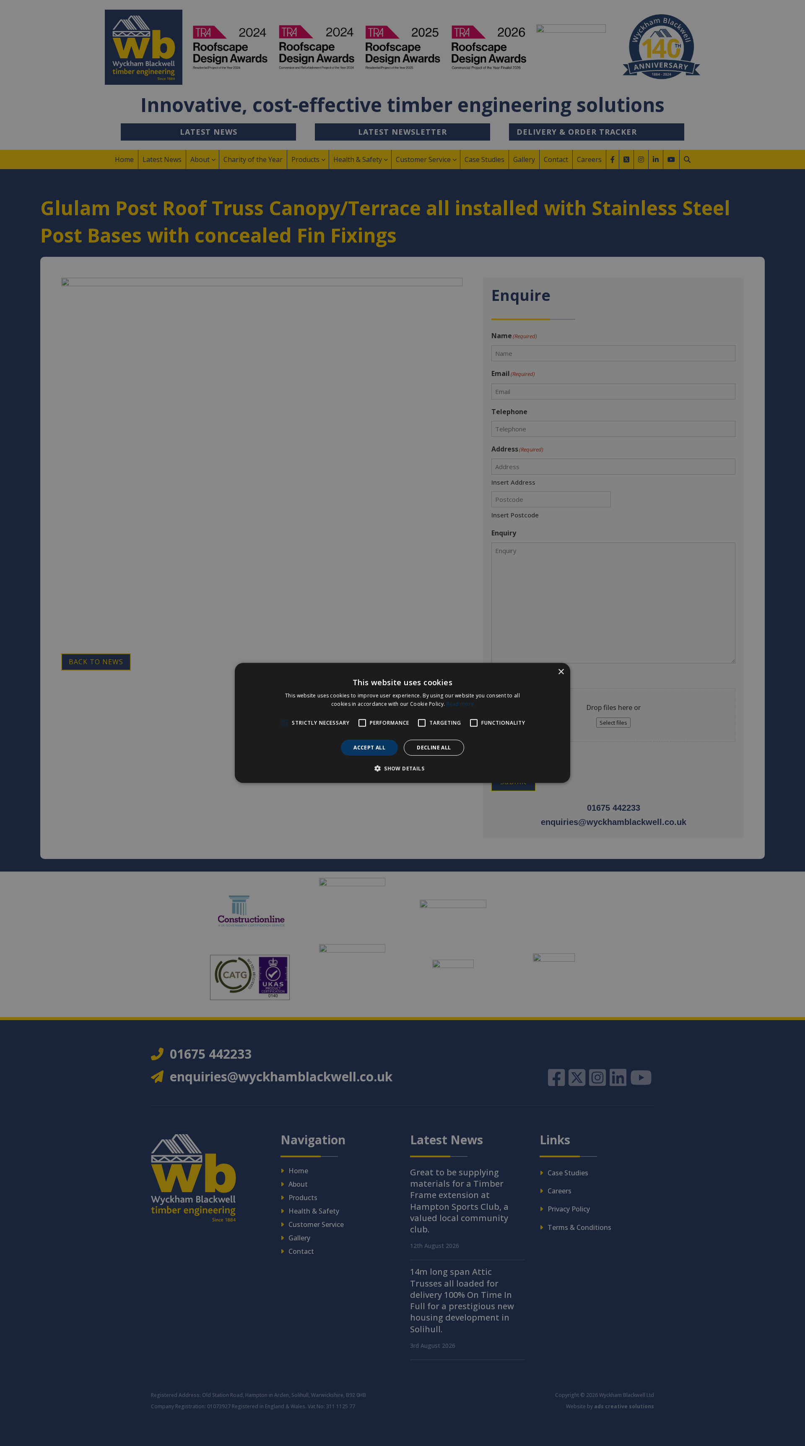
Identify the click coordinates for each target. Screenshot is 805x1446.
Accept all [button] (369, 747)
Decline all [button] (434, 747)
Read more (460, 703)
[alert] (402, 723)
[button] (402, 768)
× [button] (561, 672)
